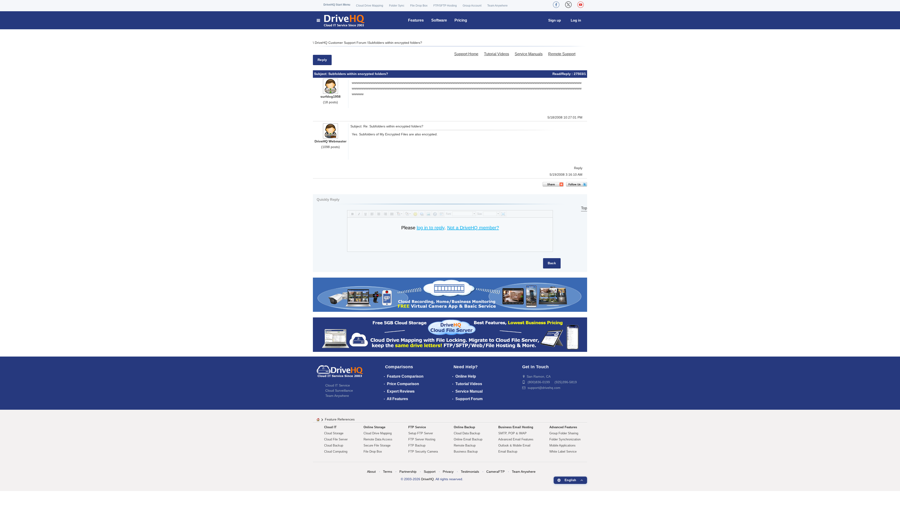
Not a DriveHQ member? (473, 227)
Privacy (448, 471)
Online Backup (464, 427)
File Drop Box (419, 5)
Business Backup (466, 451)
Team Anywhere (497, 5)
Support (429, 471)
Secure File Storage (377, 445)
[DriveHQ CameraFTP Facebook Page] (556, 4)
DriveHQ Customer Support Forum (341, 43)
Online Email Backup (468, 439)
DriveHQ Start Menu (336, 4)
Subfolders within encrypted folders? (395, 43)
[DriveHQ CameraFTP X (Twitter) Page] (568, 4)
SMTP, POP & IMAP (512, 433)
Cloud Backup (333, 445)
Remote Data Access (378, 439)
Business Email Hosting (515, 427)
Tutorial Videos (496, 54)
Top (584, 208)
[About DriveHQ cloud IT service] (339, 373)
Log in (576, 20)
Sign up (554, 20)
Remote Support (561, 54)
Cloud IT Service (337, 385)
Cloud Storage (333, 433)
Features (416, 20)
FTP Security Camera (423, 451)
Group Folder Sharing (563, 433)
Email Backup (507, 451)
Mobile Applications (562, 445)
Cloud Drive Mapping (369, 5)
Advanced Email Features (515, 439)
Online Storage (374, 427)
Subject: (321, 74)
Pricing (460, 20)
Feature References (340, 419)
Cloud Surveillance (339, 390)
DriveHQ (427, 479)
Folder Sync (396, 5)
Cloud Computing (335, 451)
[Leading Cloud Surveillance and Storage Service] (450, 294)
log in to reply (430, 227)
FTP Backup (416, 445)
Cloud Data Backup (467, 433)
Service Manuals (529, 54)
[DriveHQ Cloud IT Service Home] (341, 20)
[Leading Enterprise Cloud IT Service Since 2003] (450, 334)
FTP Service (417, 427)
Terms (387, 471)
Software (439, 20)
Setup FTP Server (420, 433)
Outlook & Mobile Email (514, 445)
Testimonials (470, 471)
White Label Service (563, 451)
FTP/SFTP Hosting (445, 5)
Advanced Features (563, 427)
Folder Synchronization (565, 439)
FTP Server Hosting (421, 439)
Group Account (472, 5)
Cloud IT (330, 427)
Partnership (407, 471)
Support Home (466, 54)
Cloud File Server (336, 439)
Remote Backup (465, 445)
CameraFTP (495, 471)
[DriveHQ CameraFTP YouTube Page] (580, 4)
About (371, 471)
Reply (322, 60)
